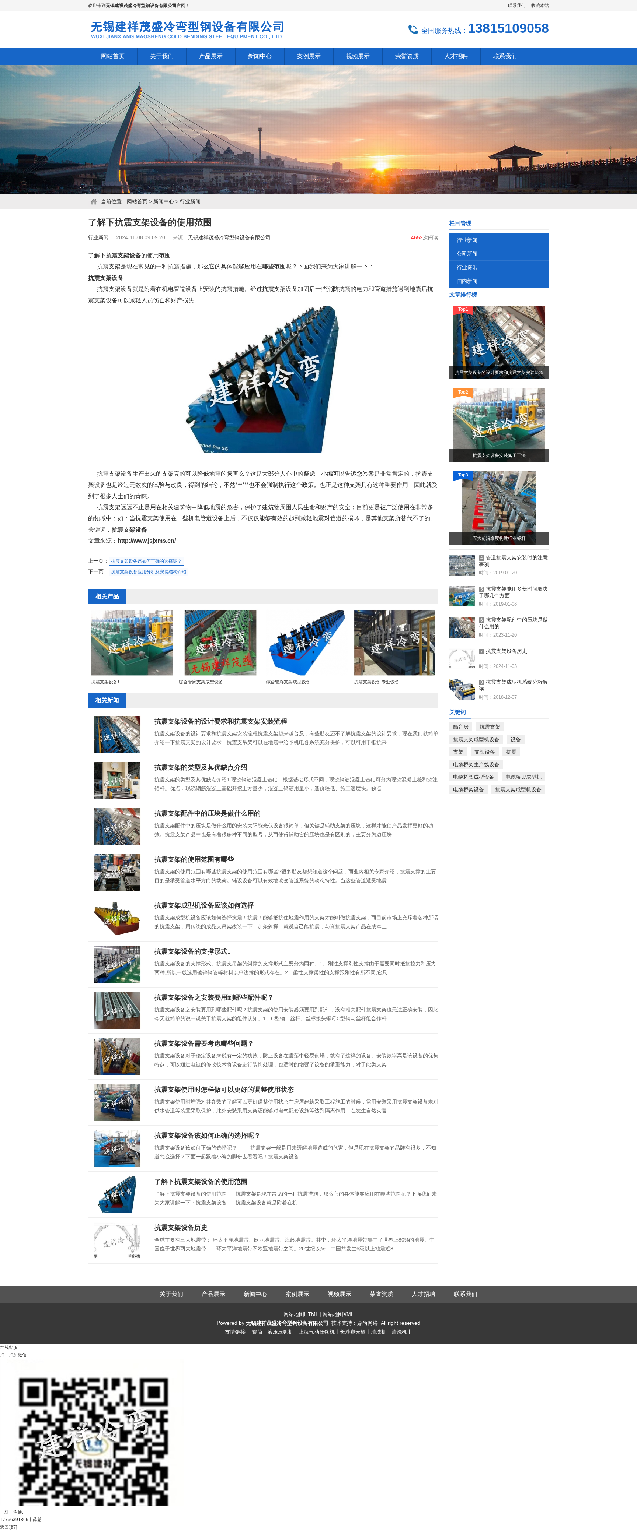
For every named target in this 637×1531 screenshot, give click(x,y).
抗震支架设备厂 (106, 681)
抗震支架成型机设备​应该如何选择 (204, 905)
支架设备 (484, 752)
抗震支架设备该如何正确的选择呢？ (146, 561)
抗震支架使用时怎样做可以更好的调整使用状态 (224, 1089)
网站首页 (137, 201)
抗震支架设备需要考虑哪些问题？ (204, 1043)
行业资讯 (467, 267)
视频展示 (339, 1294)
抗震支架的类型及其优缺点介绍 (200, 767)
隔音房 (461, 727)
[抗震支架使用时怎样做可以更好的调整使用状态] (117, 1102)
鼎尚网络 (367, 1323)
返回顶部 (9, 1527)
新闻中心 (163, 201)
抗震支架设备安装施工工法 (499, 455)
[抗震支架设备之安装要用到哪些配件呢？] (117, 1010)
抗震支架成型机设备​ (476, 739)
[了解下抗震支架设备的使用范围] (117, 1194)
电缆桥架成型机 (523, 777)
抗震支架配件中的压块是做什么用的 (207, 813)
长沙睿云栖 (353, 1332)
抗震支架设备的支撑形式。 (194, 951)
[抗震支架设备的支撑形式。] (117, 964)
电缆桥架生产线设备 (476, 764)
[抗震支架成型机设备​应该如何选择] (117, 918)
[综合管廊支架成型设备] (219, 674)
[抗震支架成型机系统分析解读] (462, 690)
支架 (458, 752)
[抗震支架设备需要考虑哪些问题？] (117, 1056)
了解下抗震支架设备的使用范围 (200, 1181)
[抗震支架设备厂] (132, 674)
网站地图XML (338, 1314)
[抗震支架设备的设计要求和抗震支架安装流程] (117, 734)
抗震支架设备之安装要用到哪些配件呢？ (214, 997)
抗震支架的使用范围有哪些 (194, 859)
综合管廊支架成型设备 (201, 681)
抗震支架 (490, 727)
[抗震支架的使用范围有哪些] (117, 872)
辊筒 (257, 1332)
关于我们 (171, 1294)
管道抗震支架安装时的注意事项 (513, 561)
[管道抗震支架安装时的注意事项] (462, 565)
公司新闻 (467, 254)
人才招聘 (423, 1294)
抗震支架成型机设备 (518, 789)
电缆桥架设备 (468, 789)
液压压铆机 (280, 1332)
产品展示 (213, 1294)
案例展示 (297, 1294)
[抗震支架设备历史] (117, 1240)
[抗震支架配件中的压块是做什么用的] (117, 826)
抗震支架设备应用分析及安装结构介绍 (148, 571)
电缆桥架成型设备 (473, 777)
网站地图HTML (300, 1314)
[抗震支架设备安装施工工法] (499, 425)
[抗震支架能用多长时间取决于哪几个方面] (462, 596)
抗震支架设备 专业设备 (376, 681)
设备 (516, 739)
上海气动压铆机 (317, 1332)
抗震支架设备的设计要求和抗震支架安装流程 (220, 721)
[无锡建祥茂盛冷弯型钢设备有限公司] (186, 39)
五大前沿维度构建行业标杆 (499, 538)
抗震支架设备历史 (181, 1227)
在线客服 (9, 1347)
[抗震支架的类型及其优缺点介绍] (117, 780)
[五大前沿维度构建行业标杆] (499, 508)
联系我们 (517, 5)
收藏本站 (540, 5)
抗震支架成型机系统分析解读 (513, 685)
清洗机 (378, 1332)
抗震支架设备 (123, 255)
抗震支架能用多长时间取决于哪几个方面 (513, 592)
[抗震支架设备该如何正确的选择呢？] (117, 1148)
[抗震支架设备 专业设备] (394, 674)
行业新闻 (190, 201)
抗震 (511, 752)
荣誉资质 (381, 1294)
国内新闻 (467, 281)
